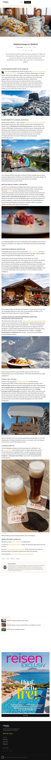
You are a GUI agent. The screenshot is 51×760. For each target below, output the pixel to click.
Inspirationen (24, 6)
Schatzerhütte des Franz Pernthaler (35, 122)
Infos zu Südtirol (16, 542)
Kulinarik (12, 558)
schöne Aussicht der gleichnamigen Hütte (33, 321)
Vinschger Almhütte (22, 381)
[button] (2, 757)
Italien (8, 558)
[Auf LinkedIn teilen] (26, 50)
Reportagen (10, 6)
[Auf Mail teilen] (31, 50)
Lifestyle (30, 6)
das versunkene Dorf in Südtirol (16, 549)
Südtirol (17, 558)
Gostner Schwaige (33, 252)
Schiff (34, 6)
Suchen (21, 2)
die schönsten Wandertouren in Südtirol (22, 554)
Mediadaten (5, 744)
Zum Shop (25, 715)
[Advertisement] (10, 595)
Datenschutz (5, 741)
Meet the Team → (8, 733)
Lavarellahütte (8, 450)
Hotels (4, 6)
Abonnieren (27, 2)
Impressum (5, 739)
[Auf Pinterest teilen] (29, 50)
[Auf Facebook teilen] (23, 50)
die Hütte (10, 191)
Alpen (3, 558)
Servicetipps (16, 6)
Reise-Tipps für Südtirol (14, 544)
